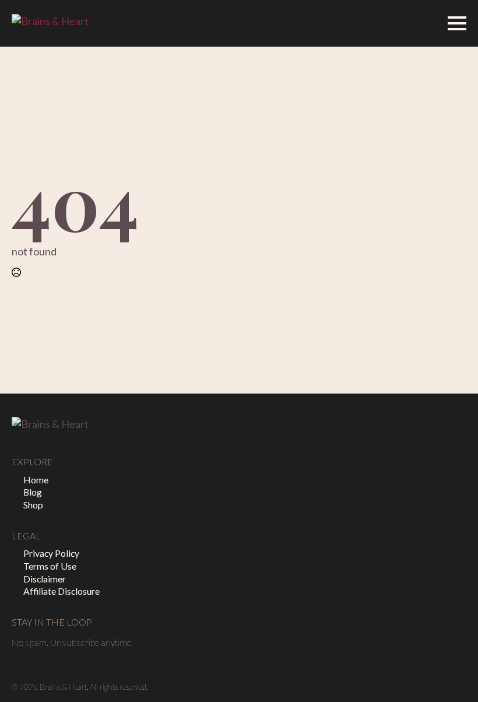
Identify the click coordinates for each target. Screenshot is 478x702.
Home (35, 479)
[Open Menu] (457, 23)
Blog (32, 491)
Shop (33, 504)
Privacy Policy (51, 553)
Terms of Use (49, 565)
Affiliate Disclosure (61, 590)
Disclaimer (44, 578)
